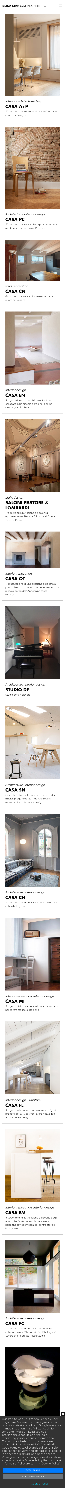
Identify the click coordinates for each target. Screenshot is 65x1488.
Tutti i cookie (32, 1470)
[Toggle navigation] (61, 5)
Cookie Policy (39, 1483)
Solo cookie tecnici (33, 1476)
